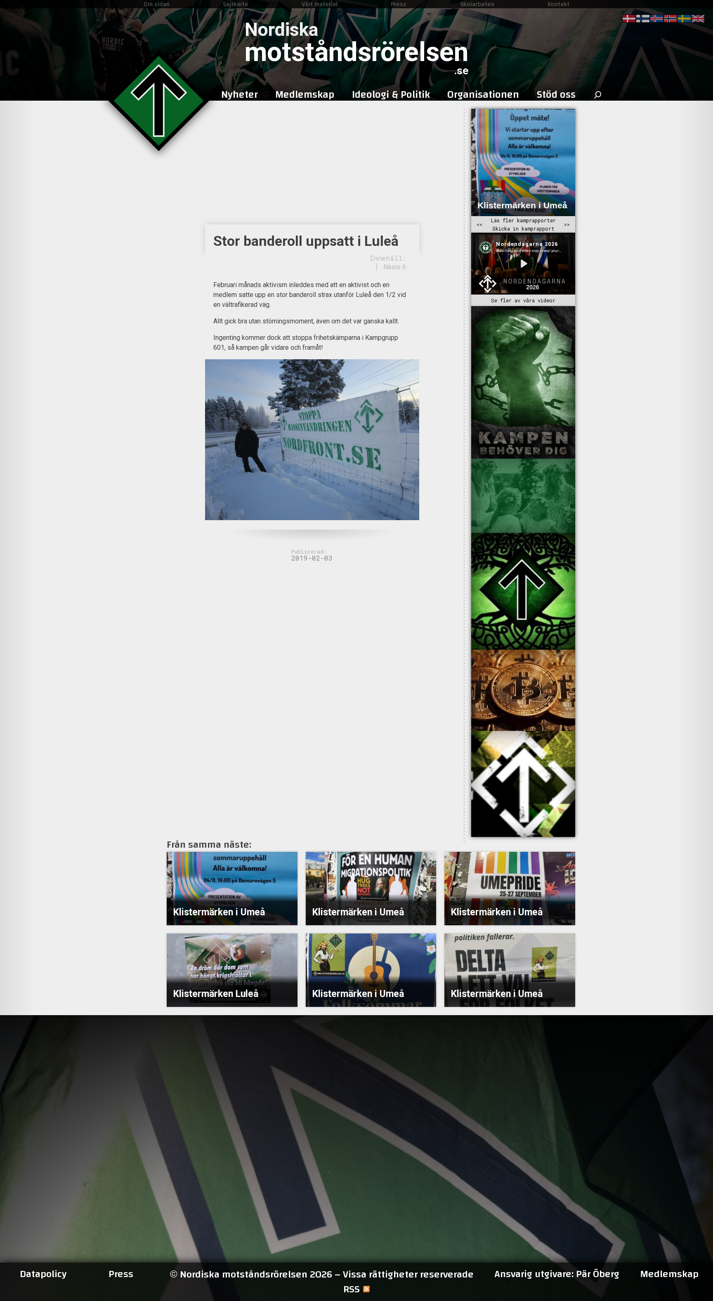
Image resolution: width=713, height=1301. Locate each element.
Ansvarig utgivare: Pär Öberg (556, 1274)
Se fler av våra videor (523, 300)
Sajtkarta (235, 4)
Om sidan (157, 4)
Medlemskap (669, 1274)
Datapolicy (43, 1274)
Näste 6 (394, 267)
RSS (351, 1289)
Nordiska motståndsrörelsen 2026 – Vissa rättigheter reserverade (322, 1274)
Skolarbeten (477, 4)
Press (398, 4)
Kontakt (558, 4)
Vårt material (320, 4)
